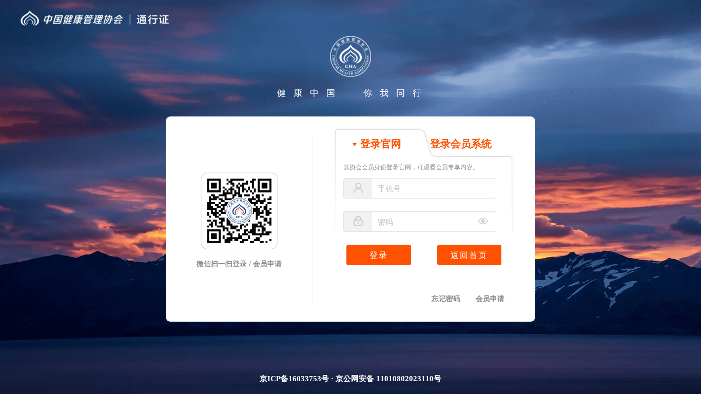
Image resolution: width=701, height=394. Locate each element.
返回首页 (469, 255)
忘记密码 (446, 299)
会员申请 (490, 299)
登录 (378, 255)
